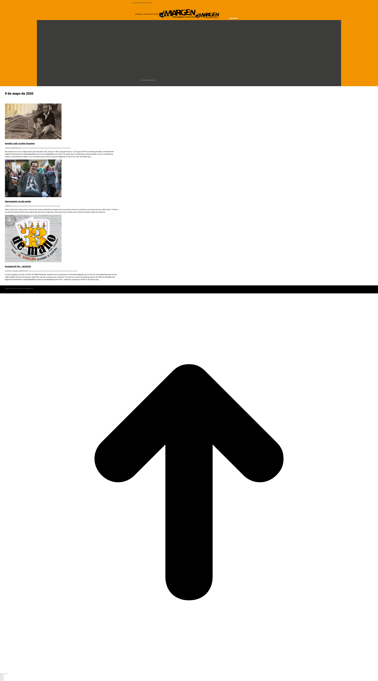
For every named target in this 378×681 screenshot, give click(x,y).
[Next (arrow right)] (3, 677)
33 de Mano (8, 271)
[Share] (3, 673)
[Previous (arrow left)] (1, 677)
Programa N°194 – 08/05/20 (18, 266)
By (38, 148)
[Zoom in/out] (6, 673)
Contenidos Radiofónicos (12, 148)
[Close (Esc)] (1, 673)
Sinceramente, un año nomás (18, 201)
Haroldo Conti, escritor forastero (20, 143)
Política (7, 206)
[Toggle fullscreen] (5, 673)
